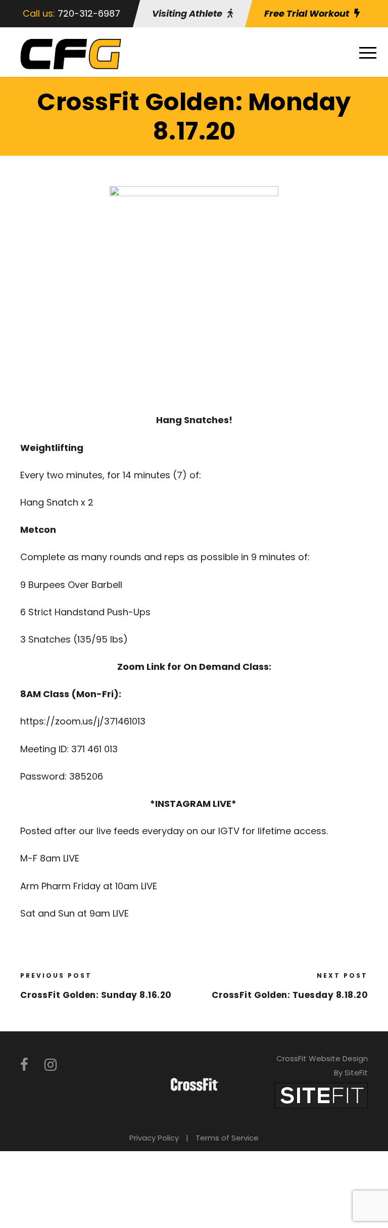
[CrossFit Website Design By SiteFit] (321, 1094)
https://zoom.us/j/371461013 (83, 721)
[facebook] (24, 1065)
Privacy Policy (154, 1137)
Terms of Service (227, 1137)
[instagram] (50, 1065)
